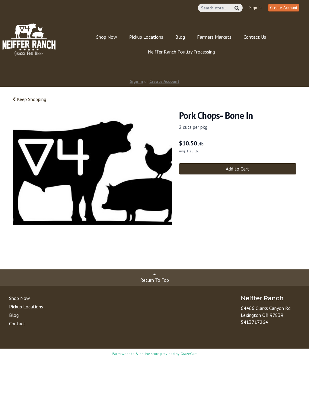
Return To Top (154, 280)
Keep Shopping (31, 99)
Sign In (255, 7)
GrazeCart (188, 353)
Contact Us (255, 37)
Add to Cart (237, 169)
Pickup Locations (146, 37)
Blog (180, 37)
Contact (17, 323)
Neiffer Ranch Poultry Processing (181, 52)
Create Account (283, 7)
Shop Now (106, 37)
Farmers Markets (214, 37)
